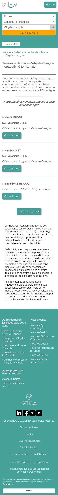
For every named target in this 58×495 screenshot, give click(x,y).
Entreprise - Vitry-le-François (13, 340)
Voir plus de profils (29, 211)
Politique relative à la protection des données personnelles (29, 470)
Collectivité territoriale (25, 52)
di (3, 24)
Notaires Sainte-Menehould (39, 361)
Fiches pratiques (29, 427)
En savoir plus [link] (8, 484)
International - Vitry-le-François (13, 354)
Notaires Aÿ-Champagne (37, 327)
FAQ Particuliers (29, 447)
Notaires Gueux (39, 343)
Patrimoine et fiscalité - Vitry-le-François (14, 361)
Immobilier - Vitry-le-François (14, 347)
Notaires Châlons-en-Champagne (42, 338)
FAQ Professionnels (29, 440)
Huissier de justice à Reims (13, 385)
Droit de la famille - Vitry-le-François (13, 332)
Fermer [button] (29, 491)
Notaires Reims (39, 355)
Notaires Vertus (39, 332)
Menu (49, 4)
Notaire (6, 52)
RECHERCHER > (29, 32)
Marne (44, 52)
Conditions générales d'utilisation (29, 462)
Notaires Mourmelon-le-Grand (42, 349)
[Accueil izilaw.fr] (9, 9)
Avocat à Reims (11, 378)
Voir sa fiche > (11, 135)
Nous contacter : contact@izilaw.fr (29, 454)
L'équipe (29, 434)
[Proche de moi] (53, 27)
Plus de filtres (11, 44)
